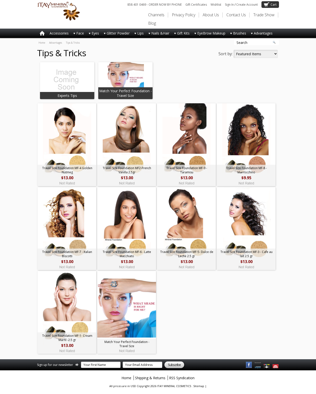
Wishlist (216, 4)
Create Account (247, 4)
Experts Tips (67, 95)
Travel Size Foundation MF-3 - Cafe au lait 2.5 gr (246, 254)
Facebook (249, 365)
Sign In (229, 4)
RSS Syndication (182, 378)
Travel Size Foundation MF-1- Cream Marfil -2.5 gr (67, 338)
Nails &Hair (157, 34)
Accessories (59, 33)
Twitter (267, 365)
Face (77, 34)
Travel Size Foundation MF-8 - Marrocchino (246, 170)
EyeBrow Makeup (208, 34)
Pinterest (258, 365)
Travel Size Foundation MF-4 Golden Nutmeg (67, 170)
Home (42, 42)
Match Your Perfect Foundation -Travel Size (125, 93)
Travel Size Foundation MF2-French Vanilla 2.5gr (127, 170)
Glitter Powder (115, 34)
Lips (138, 34)
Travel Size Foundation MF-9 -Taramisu (186, 170)
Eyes (92, 34)
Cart (273, 4)
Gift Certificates (196, 4)
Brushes (237, 34)
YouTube (276, 365)
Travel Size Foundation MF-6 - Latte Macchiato (127, 254)
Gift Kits (181, 34)
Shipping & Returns (150, 378)
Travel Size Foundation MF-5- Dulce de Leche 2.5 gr (186, 254)
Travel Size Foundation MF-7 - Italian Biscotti (67, 254)
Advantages (261, 34)
